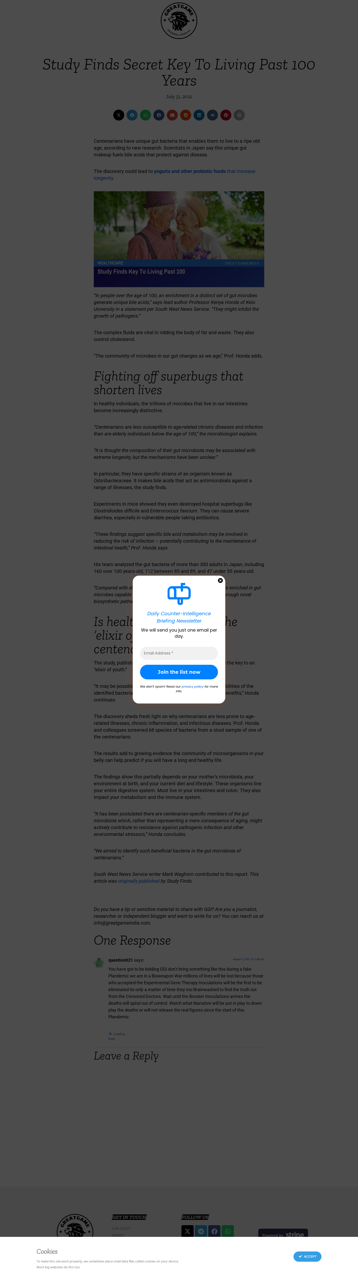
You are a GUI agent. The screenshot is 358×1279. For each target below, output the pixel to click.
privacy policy (193, 686)
